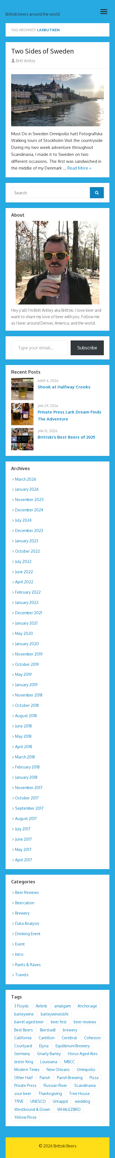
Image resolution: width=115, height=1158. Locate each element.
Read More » (79, 168)
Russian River (55, 1085)
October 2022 (27, 551)
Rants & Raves (28, 964)
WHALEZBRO (69, 1109)
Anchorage (87, 1006)
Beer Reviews (27, 892)
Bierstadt (48, 1030)
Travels (21, 974)
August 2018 (26, 715)
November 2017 (28, 787)
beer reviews (85, 1021)
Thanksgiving (50, 1093)
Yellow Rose (25, 1117)
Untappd (60, 1101)
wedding (82, 1101)
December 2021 (28, 612)
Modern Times (27, 1069)
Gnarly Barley (49, 1053)
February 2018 (27, 767)
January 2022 (27, 602)
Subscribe (87, 347)
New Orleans (58, 1069)
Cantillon (47, 1037)
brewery (70, 1030)
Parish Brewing (70, 1077)
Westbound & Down (32, 1109)
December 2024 (29, 509)
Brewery (22, 913)
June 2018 (23, 726)
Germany (22, 1053)
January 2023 (26, 540)
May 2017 (23, 849)
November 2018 (28, 695)
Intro (19, 954)
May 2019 (23, 674)
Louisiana (48, 1061)
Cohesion (92, 1037)
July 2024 (23, 520)
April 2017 (23, 859)
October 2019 (27, 664)
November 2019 (29, 654)
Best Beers (23, 1030)
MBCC (69, 1061)
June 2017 (23, 839)
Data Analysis (27, 923)
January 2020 (27, 643)
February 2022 (28, 592)
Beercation (24, 902)
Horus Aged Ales (83, 1053)
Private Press (25, 1085)
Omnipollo (86, 1069)
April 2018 (23, 746)
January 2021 (26, 623)
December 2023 (29, 530)
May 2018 (23, 736)
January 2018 (26, 777)
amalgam (62, 1006)
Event (20, 944)
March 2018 (25, 757)
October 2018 (27, 705)
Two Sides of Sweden (42, 51)
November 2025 (29, 499)
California (23, 1037)
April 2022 (24, 581)
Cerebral (69, 1037)
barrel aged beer (29, 1021)
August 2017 (26, 818)
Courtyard (23, 1045)
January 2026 (27, 489)
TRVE (18, 1101)
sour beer (22, 1093)
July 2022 (23, 561)
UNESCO (38, 1101)
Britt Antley (25, 60)
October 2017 (27, 798)
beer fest (59, 1021)
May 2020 (24, 633)
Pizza (94, 1077)
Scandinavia (85, 1085)
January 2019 (26, 684)
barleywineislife (55, 1014)
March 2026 (25, 479)
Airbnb (41, 1006)
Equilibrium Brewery (73, 1045)
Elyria (44, 1045)
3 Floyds (21, 1006)
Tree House (79, 1093)
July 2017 (22, 828)
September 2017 (29, 808)
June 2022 (24, 571)
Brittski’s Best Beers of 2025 (66, 437)
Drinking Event (27, 933)
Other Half (23, 1077)
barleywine (24, 1014)
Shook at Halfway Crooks (64, 387)
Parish (45, 1077)
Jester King (23, 1061)
